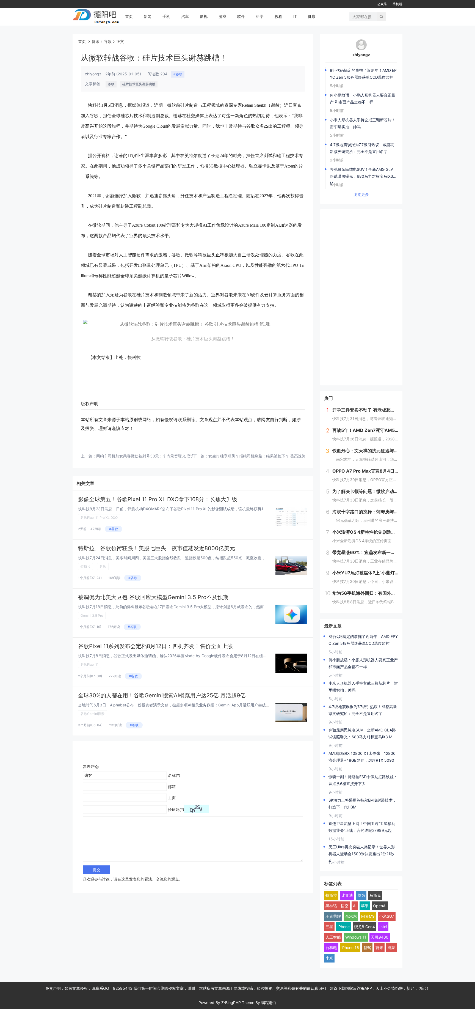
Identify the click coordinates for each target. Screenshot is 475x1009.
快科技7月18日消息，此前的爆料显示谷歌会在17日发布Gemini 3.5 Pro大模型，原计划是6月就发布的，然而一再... (176, 606)
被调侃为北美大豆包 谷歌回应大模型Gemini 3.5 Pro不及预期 (153, 597)
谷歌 (108, 41)
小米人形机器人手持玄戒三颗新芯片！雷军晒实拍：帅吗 (362, 123)
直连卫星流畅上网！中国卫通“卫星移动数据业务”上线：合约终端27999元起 (361, 827)
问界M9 (368, 916)
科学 (260, 16)
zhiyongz (361, 54)
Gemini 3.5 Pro (92, 615)
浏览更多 (361, 194)
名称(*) (174, 775)
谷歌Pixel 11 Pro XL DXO (99, 518)
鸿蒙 (391, 947)
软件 (241, 16)
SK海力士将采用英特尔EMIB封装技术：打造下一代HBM (362, 803)
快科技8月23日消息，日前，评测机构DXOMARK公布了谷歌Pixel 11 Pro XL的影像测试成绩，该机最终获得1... (172, 508)
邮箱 (172, 786)
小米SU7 (386, 916)
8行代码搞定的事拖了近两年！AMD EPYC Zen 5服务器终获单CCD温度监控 (363, 73)
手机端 (397, 4)
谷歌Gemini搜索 (92, 714)
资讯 (95, 41)
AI (355, 905)
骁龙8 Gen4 (364, 926)
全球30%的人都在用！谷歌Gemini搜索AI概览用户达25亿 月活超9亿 (161, 695)
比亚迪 (347, 895)
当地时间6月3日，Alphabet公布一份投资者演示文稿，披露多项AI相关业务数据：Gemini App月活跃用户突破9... (175, 705)
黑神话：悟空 (337, 905)
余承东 (351, 916)
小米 (329, 958)
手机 (166, 16)
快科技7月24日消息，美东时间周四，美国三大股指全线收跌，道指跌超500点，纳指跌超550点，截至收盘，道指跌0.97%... (184, 557)
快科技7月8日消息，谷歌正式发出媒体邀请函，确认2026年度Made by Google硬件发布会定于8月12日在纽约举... (176, 655)
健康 (312, 16)
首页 (129, 16)
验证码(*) (176, 809)
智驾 (367, 947)
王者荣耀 (333, 916)
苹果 (365, 905)
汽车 (185, 16)
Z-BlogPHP (231, 1002)
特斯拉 (85, 566)
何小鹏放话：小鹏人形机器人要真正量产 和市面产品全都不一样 (362, 98)
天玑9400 (379, 937)
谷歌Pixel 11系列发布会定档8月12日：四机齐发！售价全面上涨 (155, 646)
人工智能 (333, 937)
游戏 (222, 16)
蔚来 (379, 947)
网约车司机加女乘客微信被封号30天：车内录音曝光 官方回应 (149, 456)
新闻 (147, 16)
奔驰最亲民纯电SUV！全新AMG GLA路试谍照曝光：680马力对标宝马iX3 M (361, 173)
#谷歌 (177, 74)
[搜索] (381, 16)
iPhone (344, 926)
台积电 (331, 947)
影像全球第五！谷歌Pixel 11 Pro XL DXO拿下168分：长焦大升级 (157, 499)
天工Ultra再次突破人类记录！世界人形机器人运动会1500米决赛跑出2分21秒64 (362, 851)
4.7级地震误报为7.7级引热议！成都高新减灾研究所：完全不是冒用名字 (362, 148)
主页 (172, 797)
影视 (204, 16)
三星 (329, 926)
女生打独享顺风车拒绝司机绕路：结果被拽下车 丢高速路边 (259, 456)
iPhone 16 (350, 947)
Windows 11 (355, 937)
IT (295, 16)
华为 (361, 895)
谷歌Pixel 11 (90, 664)
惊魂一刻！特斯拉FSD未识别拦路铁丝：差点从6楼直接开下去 (362, 780)
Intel (383, 926)
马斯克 (375, 895)
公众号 (382, 4)
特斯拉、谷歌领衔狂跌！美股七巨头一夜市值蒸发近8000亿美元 (156, 548)
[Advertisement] (361, 297)
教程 (278, 16)
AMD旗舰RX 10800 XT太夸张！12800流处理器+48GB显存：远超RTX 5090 (362, 757)
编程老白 (269, 1002)
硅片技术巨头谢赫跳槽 (138, 84)
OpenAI (379, 905)
